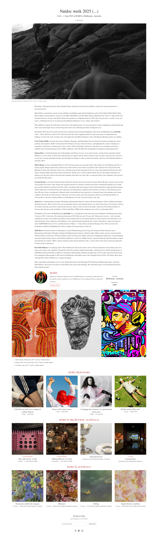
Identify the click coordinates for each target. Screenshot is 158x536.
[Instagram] (82, 530)
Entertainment (28, 456)
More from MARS (79, 372)
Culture (130, 456)
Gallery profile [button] (55, 285)
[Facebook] (75, 530)
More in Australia (79, 466)
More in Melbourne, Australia (79, 419)
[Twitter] (79, 530)
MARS (53, 273)
